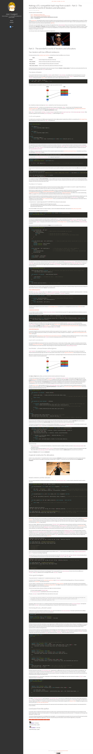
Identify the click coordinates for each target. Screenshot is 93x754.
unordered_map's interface (44, 55)
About (11, 20)
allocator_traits (73, 701)
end (45, 77)
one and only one (81, 525)
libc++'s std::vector (45, 198)
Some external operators (34, 329)
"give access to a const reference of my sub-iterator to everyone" (49, 335)
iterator (51, 198)
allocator (48, 719)
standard (45, 580)
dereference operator (78, 386)
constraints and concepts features (70, 151)
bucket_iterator (35, 385)
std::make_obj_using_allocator (50, 584)
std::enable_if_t (47, 325)
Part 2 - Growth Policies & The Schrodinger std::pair (40, 15)
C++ (38, 10)
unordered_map (40, 719)
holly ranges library (83, 119)
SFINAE (79, 306)
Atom (64, 1)
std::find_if (50, 379)
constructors (37, 581)
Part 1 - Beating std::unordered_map (38, 14)
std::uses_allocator (59, 583)
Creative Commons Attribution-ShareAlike (63, 750)
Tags (61, 1)
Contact (12, 22)
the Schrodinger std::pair (62, 221)
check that (49, 535)
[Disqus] (58, 734)
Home (52, 1)
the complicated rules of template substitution (70, 325)
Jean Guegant (11, 14)
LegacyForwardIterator (33, 108)
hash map (36, 719)
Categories (58, 1)
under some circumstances (38, 344)
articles (37, 522)
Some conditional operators (34, 289)
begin (43, 77)
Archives (55, 1)
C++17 (33, 719)
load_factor (32, 381)
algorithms (34, 379)
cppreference (50, 580)
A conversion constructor (34, 309)
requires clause (57, 324)
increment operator (68, 386)
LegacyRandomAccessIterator (48, 191)
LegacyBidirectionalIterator (34, 192)
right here (52, 22)
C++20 (30, 719)
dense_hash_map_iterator (76, 208)
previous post (33, 20)
